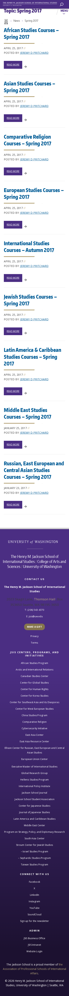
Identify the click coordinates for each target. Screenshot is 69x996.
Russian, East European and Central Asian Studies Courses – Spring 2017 (34, 470)
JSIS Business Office (34, 938)
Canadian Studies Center (34, 676)
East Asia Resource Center (34, 741)
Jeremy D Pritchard (34, 53)
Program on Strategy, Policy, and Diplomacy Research (34, 832)
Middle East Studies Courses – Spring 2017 (27, 413)
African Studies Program (34, 663)
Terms (34, 642)
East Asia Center (34, 735)
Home (6, 21)
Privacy (34, 636)
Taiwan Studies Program (34, 864)
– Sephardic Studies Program (34, 858)
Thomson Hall (44, 599)
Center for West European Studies (35, 708)
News (16, 20)
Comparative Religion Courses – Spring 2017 (27, 140)
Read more (13, 64)
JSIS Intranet (34, 944)
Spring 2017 (31, 20)
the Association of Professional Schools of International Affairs (34, 969)
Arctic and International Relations (34, 669)
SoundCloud (35, 914)
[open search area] (61, 4)
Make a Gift (34, 626)
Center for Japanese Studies (34, 805)
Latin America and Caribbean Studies (34, 818)
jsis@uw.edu (36, 616)
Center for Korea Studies (34, 695)
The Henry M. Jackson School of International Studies (30, 559)
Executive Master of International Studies (34, 766)
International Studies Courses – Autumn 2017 (29, 246)
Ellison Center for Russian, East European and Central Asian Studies (34, 750)
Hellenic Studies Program (34, 779)
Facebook (34, 881)
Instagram (34, 901)
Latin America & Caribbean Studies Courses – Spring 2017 (32, 356)
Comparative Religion (34, 721)
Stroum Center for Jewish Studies (34, 845)
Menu (64, 10)
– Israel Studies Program (34, 851)
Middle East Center (34, 825)
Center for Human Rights (34, 689)
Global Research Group (34, 773)
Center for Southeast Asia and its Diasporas (34, 702)
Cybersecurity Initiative (34, 728)
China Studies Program (34, 715)
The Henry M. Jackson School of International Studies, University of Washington (31, 3)
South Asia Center (34, 838)
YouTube (35, 908)
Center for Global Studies (34, 682)
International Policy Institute (34, 786)
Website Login (34, 951)
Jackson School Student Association (34, 799)
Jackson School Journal (34, 792)
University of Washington (35, 541)
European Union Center (34, 759)
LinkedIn (34, 895)
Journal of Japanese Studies (34, 812)
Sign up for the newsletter (34, 921)
